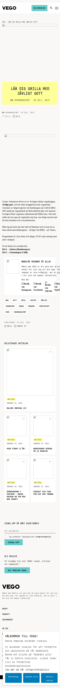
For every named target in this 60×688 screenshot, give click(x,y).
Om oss (5, 628)
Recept (5, 608)
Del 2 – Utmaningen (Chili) (15, 252)
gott (15, 299)
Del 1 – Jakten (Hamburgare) (16, 249)
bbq (7, 299)
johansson (10, 305)
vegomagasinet (20, 311)
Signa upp (13, 542)
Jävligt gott (7, 204)
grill (23, 299)
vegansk (31, 305)
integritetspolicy (43, 536)
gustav (33, 299)
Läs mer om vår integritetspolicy (27, 669)
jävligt (44, 299)
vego (7, 311)
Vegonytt (6, 613)
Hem (3, 21)
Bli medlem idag (17, 570)
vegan (21, 305)
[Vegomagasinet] (9, 8)
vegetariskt (44, 305)
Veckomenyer (7, 619)
